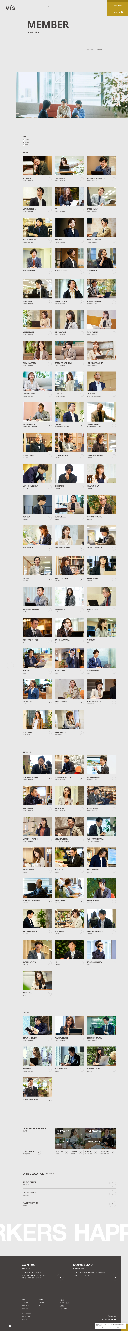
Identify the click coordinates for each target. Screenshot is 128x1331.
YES (103, 1327)
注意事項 (62, 1305)
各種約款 (62, 1300)
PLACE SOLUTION (26, 1313)
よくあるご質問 (63, 1308)
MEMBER (99, 49)
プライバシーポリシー (106, 1324)
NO (118, 1327)
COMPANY (93, 49)
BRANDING (25, 1308)
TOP (88, 49)
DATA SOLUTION (26, 1311)
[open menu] (10, 665)
